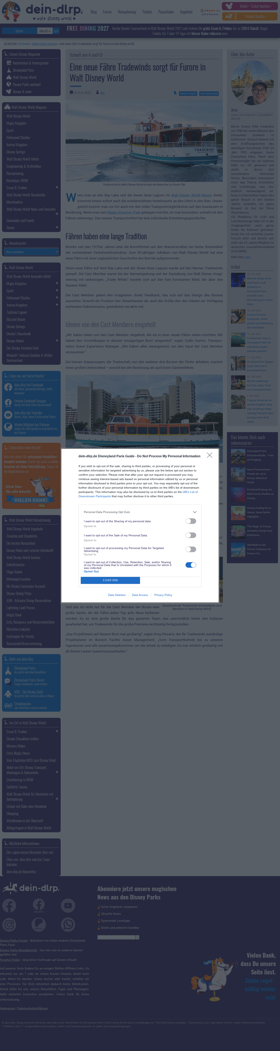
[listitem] (140, 512)
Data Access (140, 595)
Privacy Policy (163, 595)
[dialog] (140, 525)
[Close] (211, 456)
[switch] (191, 521)
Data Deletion (117, 595)
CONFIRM (110, 580)
